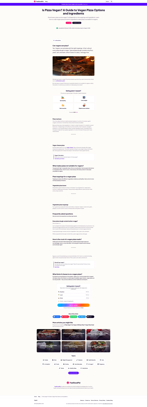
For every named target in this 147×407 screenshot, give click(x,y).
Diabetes (80, 360)
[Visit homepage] (73, 383)
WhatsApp (74, 316)
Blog (46, 1)
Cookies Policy (109, 400)
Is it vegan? (68, 22)
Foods (57, 364)
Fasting (67, 364)
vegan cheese (70, 147)
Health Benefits (92, 360)
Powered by (73, 112)
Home (35, 396)
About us (82, 400)
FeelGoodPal (57, 386)
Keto (103, 360)
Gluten (62, 368)
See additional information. (108, 403)
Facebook (57, 316)
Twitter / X (83, 316)
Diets (55, 360)
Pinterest (66, 316)
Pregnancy (101, 364)
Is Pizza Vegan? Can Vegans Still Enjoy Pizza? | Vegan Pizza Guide (64, 1)
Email (90, 316)
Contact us (87, 400)
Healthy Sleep (73, 368)
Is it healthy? (47, 364)
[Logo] (38, 1)
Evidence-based (77, 22)
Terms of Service (94, 400)
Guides (46, 360)
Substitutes (85, 368)
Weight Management (67, 360)
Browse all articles (73, 373)
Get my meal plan (73, 305)
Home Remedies (78, 364)
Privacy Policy (102, 400)
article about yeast (60, 80)
